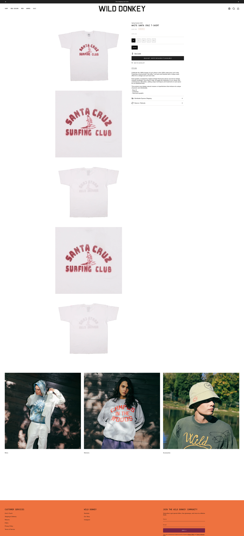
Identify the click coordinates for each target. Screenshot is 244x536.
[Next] (238, 2)
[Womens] (122, 411)
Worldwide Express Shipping (143, 98)
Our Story (87, 516)
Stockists (86, 513)
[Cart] (238, 8)
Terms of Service (10, 529)
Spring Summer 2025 (137, 23)
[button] (6, 9)
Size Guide (137, 53)
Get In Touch (8, 513)
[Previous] (5, 2)
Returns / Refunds (139, 103)
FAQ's (6, 523)
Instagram (87, 519)
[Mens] (43, 411)
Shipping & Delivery (10, 516)
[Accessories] (201, 411)
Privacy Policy (9, 526)
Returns (7, 519)
